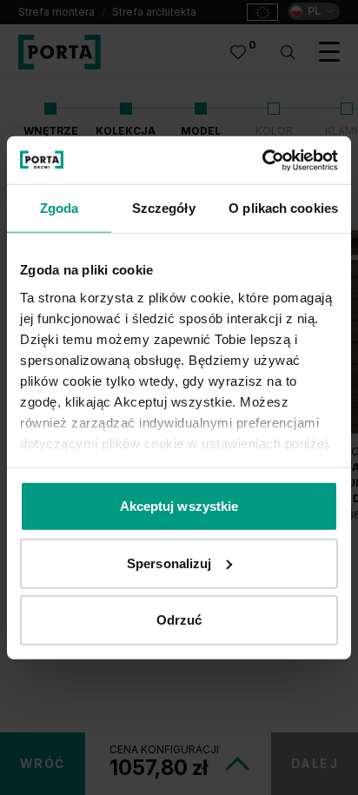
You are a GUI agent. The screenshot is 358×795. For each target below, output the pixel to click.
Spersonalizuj (169, 562)
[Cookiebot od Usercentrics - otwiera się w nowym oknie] (262, 160)
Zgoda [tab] (59, 208)
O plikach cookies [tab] (283, 208)
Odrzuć (179, 620)
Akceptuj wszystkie (179, 506)
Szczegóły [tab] (164, 208)
